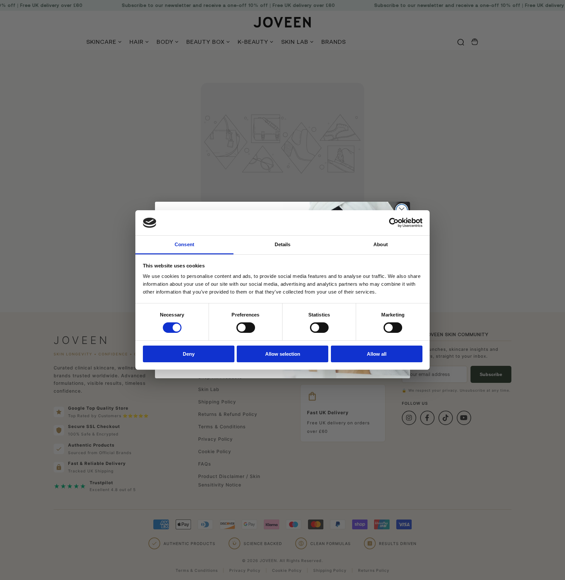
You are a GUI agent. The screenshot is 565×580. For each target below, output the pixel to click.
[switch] (245, 327)
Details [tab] (283, 244)
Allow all (376, 354)
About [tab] (380, 244)
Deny (189, 354)
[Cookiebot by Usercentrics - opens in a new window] (393, 223)
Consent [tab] (184, 244)
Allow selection (282, 354)
